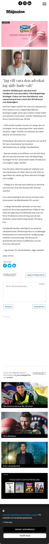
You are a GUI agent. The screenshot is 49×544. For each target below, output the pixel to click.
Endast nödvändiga (25, 529)
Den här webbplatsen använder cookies (20, 514)
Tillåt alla (25, 536)
